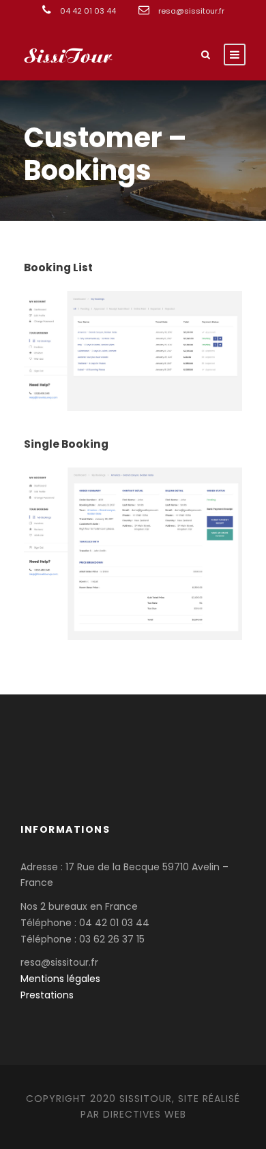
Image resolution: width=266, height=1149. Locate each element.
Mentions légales (60, 978)
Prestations (47, 995)
